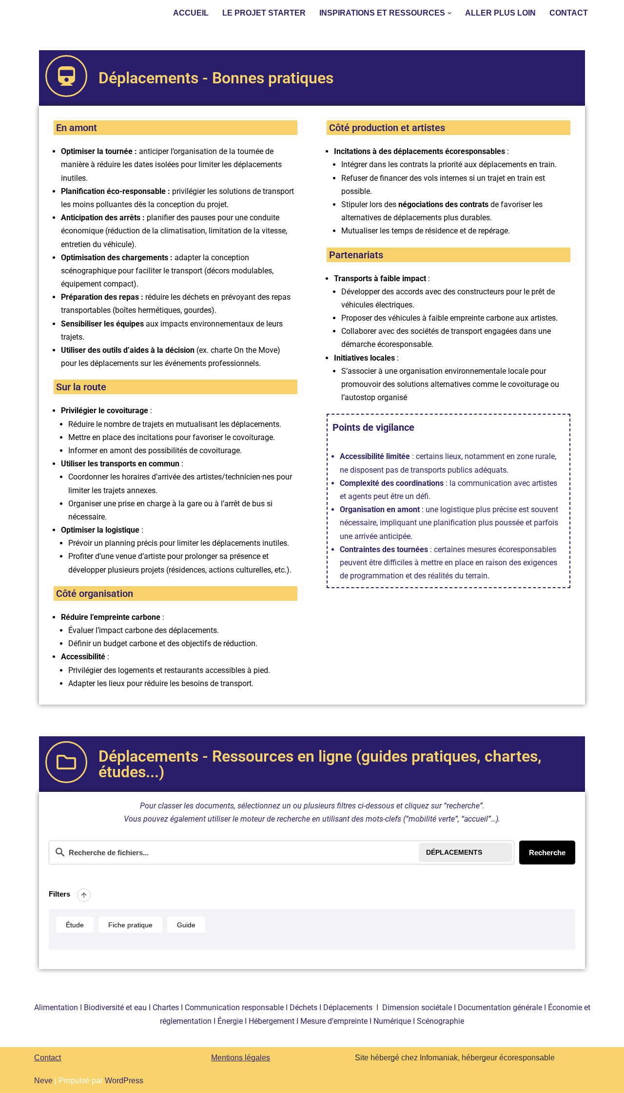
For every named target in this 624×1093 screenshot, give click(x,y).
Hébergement (271, 1021)
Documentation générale (500, 1007)
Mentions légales (240, 1058)
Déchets (303, 1007)
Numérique (392, 1021)
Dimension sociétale (417, 1007)
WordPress (124, 1080)
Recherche (547, 852)
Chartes (167, 1007)
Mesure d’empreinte (334, 1021)
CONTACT (568, 13)
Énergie (230, 1021)
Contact (47, 1058)
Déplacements (347, 1007)
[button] (449, 13)
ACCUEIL (191, 13)
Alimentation (56, 1007)
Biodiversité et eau (115, 1007)
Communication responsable (234, 1007)
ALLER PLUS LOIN (500, 13)
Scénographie (440, 1021)
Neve (43, 1080)
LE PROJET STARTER (264, 13)
